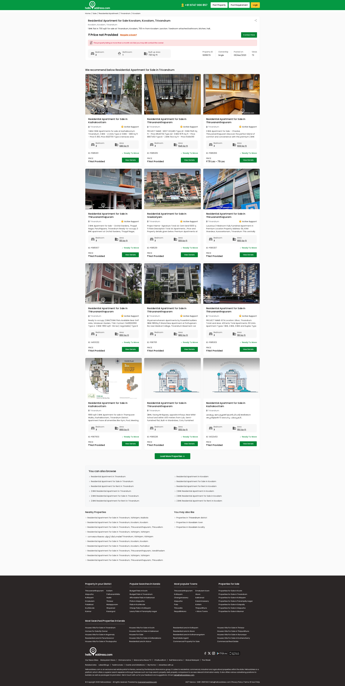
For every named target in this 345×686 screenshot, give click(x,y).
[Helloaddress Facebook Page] (205, 654)
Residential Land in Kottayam (185, 627)
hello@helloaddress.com (184, 675)
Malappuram (112, 604)
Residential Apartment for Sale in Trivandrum (112, 481)
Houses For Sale (136, 634)
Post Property (219, 5)
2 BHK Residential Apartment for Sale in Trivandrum (115, 496)
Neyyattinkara (180, 611)
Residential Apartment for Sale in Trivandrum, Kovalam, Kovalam (117, 522)
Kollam (109, 590)
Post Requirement (239, 5)
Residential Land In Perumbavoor (99, 638)
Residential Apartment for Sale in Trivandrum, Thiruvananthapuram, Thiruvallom (125, 527)
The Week (206, 660)
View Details (130, 160)
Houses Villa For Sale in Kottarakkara (145, 638)
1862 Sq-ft (183, 335)
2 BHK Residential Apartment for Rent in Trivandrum (115, 500)
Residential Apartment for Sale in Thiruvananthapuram (166, 120)
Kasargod (110, 611)
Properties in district (191, 517)
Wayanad (110, 608)
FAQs (258, 682)
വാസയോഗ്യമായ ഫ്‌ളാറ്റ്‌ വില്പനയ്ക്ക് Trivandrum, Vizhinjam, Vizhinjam (120, 536)
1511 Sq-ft (123, 240)
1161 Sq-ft (241, 335)
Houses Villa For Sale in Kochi (141, 627)
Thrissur (109, 601)
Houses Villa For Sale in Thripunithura (233, 631)
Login (255, 5)
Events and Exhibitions (135, 665)
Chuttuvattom (160, 660)
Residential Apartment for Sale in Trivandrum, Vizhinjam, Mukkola (117, 517)
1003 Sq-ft (242, 146)
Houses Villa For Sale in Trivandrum (100, 627)
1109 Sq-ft (182, 240)
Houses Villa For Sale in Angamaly (100, 634)
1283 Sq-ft (124, 146)
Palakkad (89, 604)
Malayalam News (108, 660)
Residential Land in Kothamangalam (189, 634)
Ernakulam (89, 601)
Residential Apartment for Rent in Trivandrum (112, 486)
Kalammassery (202, 601)
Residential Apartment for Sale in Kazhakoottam (107, 120)
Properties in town (189, 522)
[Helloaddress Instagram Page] (213, 654)
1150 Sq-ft (241, 429)
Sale (95, 13)
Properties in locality (190, 527)
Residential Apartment (108, 13)
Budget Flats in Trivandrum (141, 594)
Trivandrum (125, 13)
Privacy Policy (237, 682)
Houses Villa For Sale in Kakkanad (143, 631)
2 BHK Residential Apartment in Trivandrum (111, 491)
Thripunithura (201, 608)
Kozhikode (89, 608)
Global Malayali (192, 660)
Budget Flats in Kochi (138, 590)
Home (88, 13)
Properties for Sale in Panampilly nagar (236, 601)
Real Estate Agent (181, 638)
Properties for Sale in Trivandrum (233, 594)
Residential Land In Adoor (140, 641)
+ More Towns (201, 611)
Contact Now (249, 35)
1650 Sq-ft (242, 240)
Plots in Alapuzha (137, 601)
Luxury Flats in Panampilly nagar (143, 611)
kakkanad (199, 597)
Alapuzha (89, 594)
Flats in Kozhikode (137, 604)
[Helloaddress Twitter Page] (209, 654)
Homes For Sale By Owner (96, 631)
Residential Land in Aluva (184, 631)
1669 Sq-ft (124, 429)
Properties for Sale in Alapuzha (232, 608)
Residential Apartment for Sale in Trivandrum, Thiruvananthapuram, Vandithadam (126, 550)
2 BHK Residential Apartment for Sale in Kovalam (199, 496)
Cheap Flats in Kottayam (140, 608)
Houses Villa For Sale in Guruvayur (232, 634)
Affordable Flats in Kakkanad (142, 597)
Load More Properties (171, 456)
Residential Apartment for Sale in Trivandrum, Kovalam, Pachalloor (118, 546)
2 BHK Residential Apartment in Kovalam (195, 491)
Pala (176, 604)
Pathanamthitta (113, 594)
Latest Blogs (104, 665)
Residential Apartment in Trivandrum (108, 476)
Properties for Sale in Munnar (231, 611)
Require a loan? (128, 34)
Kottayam (89, 597)
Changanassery (181, 597)
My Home (152, 665)
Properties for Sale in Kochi (230, 590)
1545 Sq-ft (183, 146)
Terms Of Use (249, 682)
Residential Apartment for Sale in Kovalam (196, 481)
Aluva (197, 594)
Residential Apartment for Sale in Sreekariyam (166, 215)
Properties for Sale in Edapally (232, 604)
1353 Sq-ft (183, 429)
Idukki (108, 597)
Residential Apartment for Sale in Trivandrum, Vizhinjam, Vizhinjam (118, 531)
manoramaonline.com (147, 682)
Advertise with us (166, 665)
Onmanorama (124, 660)
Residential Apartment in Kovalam (192, 476)
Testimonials (117, 665)
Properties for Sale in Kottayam (232, 597)
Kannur (88, 611)
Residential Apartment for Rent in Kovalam (197, 486)
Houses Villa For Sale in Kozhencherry (233, 638)
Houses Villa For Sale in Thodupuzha (101, 641)
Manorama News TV (143, 660)
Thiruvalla (178, 608)
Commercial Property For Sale (186, 641)
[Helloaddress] (97, 5)
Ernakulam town (202, 590)
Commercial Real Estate (227, 641)
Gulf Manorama (176, 660)
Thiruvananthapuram (94, 590)
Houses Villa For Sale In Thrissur (230, 627)
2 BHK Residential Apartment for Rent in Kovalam (199, 500)
